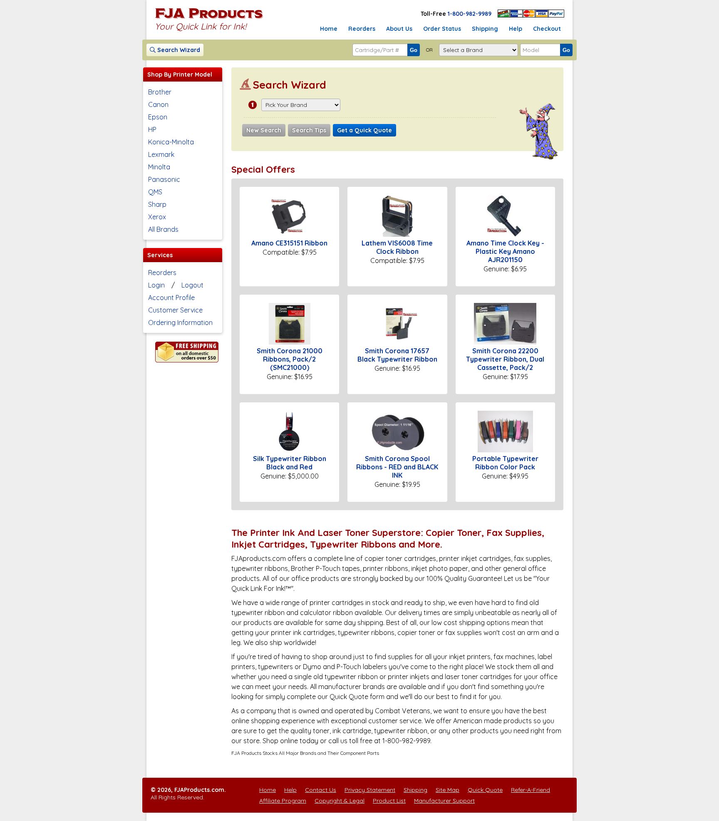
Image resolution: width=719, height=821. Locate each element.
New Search (263, 130)
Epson (157, 117)
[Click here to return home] (209, 18)
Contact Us (320, 790)
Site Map (447, 790)
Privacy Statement (370, 790)
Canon (158, 104)
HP (152, 129)
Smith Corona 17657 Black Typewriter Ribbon (397, 355)
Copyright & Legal (339, 800)
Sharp (157, 204)
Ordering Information (180, 322)
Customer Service (175, 310)
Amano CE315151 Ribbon (289, 243)
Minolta (159, 167)
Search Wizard (178, 50)
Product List (389, 800)
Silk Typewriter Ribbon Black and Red (289, 462)
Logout (192, 285)
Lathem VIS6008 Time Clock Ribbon (397, 247)
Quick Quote (485, 790)
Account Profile (171, 297)
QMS (155, 192)
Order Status (442, 28)
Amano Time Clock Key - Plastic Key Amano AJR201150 (505, 251)
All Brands (163, 229)
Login (156, 285)
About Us (399, 28)
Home (328, 28)
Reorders (361, 28)
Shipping (485, 28)
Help (515, 28)
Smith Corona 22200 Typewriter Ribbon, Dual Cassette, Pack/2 (505, 359)
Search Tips (309, 130)
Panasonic (164, 179)
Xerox (157, 217)
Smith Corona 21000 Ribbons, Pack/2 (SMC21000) (289, 359)
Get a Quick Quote (364, 130)
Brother (159, 92)
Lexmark (161, 154)
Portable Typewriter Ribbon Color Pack (505, 462)
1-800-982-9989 (469, 13)
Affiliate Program (282, 800)
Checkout (547, 28)
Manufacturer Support (444, 800)
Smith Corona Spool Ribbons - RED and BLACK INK (397, 466)
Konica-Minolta (171, 142)
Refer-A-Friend (530, 790)
